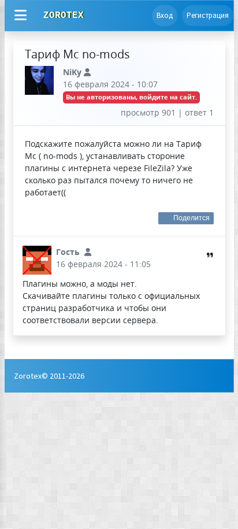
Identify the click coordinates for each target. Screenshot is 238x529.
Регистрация (208, 15)
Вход (165, 15)
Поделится (191, 218)
